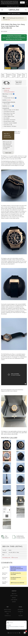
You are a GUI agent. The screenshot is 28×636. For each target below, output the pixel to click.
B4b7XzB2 (22, 582)
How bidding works (6, 557)
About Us (14, 593)
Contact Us (8, 615)
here (9, 19)
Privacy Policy (7, 609)
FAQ (7, 613)
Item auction (15, 557)
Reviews (14, 601)
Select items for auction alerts (13, 6)
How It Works (14, 595)
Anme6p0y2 (13, 578)
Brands (14, 597)
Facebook (20, 611)
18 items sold (6, 90)
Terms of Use (7, 611)
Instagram (20, 609)
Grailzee (14, 10)
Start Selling (14, 599)
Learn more (8, 152)
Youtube (20, 615)
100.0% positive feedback (9, 91)
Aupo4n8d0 (13, 570)
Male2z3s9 (8, 88)
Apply (22, 2)
